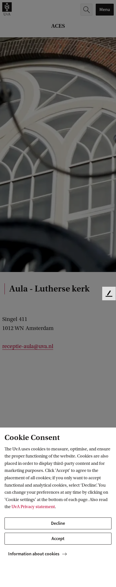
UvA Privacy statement (33, 506)
